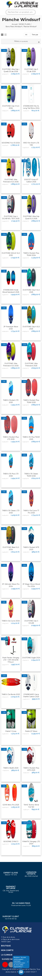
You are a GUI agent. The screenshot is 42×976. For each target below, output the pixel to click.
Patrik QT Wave (31, 731)
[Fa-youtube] (5, 964)
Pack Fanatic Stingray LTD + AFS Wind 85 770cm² (10, 660)
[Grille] (2, 35)
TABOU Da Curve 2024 (11, 621)
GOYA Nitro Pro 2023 (11, 805)
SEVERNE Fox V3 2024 (11, 143)
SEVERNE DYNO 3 (10, 841)
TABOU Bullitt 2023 (10, 768)
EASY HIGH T (31, 972)
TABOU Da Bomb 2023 (11, 694)
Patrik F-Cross (10, 731)
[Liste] (5, 35)
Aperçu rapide (13, 56)
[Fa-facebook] (11, 964)
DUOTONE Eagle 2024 (31, 658)
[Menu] (2, 5)
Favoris (14, 52)
